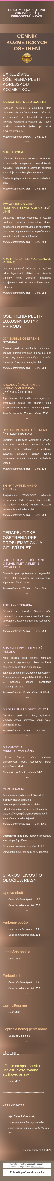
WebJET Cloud (37, 1166)
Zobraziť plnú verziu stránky (27, 1172)
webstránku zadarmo (36, 1164)
